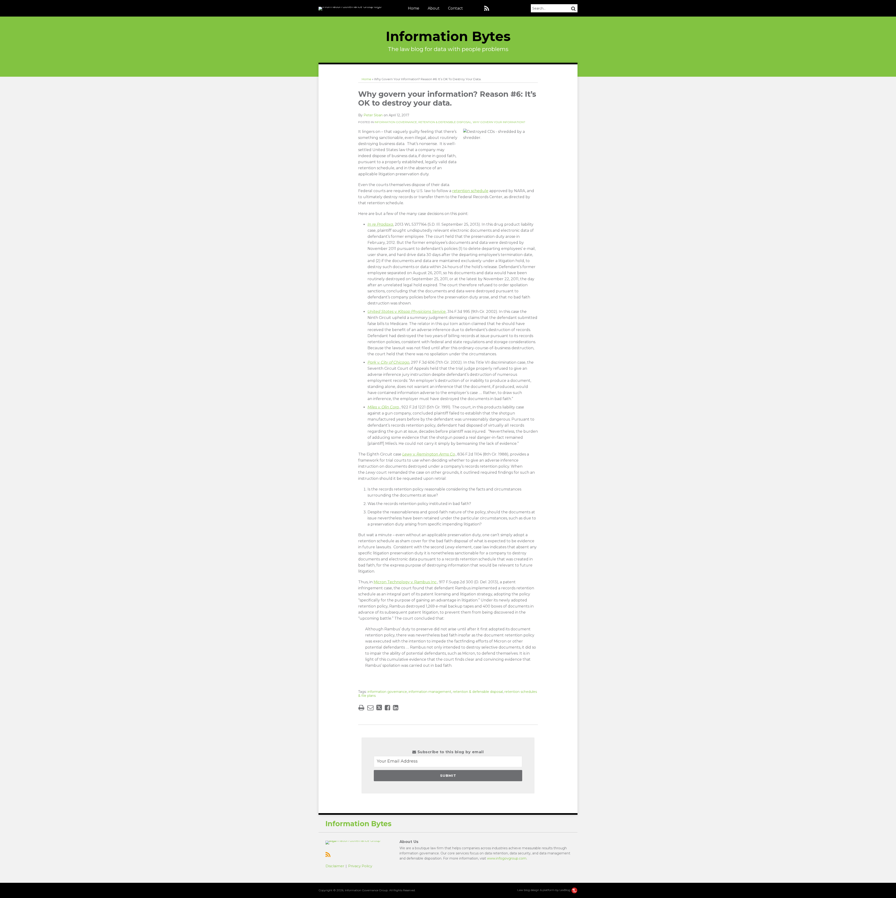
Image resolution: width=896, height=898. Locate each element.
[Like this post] (387, 708)
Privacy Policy (360, 866)
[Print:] (361, 707)
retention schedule (470, 191)
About (434, 8)
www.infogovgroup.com (506, 858)
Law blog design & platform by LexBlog (544, 890)
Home (413, 8)
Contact (455, 8)
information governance (387, 692)
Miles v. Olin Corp (383, 407)
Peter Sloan (373, 115)
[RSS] (486, 8)
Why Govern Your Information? (499, 122)
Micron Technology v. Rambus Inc (405, 582)
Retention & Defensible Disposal (444, 122)
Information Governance (395, 122)
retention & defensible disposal (478, 692)
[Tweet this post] (379, 708)
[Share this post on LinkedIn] (395, 708)
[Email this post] (370, 708)
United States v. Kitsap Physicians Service (407, 311)
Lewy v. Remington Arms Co (428, 454)
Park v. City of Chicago (388, 362)
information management (430, 692)
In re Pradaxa (380, 224)
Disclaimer (335, 866)
